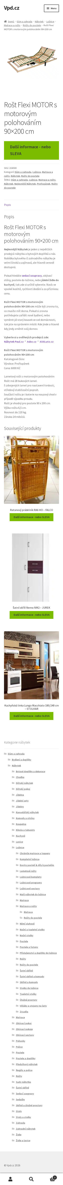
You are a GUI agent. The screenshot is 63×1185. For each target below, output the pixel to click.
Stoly (19, 1111)
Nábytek (39, 21)
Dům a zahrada (24, 21)
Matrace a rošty (12, 25)
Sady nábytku (23, 1082)
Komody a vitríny (25, 818)
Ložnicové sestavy (30, 888)
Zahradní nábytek (25, 1128)
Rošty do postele (32, 25)
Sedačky (20, 1099)
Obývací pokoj (23, 1023)
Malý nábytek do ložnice (33, 894)
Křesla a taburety (25, 830)
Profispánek (43, 183)
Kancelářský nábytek (27, 812)
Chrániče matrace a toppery (35, 853)
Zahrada (20, 1122)
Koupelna (21, 824)
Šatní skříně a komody (32, 976)
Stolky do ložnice (29, 988)
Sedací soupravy (25, 1093)
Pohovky (20, 1040)
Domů (11, 21)
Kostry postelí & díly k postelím (37, 865)
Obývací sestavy (25, 1035)
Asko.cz (31, 341)
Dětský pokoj (23, 788)
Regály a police (24, 1070)
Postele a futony (29, 947)
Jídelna (20, 794)
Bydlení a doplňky (21, 759)
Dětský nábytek (24, 783)
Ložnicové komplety (30, 876)
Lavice (19, 841)
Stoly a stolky (23, 1117)
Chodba (20, 777)
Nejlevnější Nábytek (25, 183)
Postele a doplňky (25, 1058)
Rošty (23, 958)
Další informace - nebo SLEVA (30, 150)
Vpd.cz (11, 7)
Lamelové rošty (28, 871)
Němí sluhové (27, 923)
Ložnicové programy (31, 882)
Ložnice (50, 21)
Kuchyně (20, 835)
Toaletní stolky (28, 994)
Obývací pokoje (24, 1029)
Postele (24, 941)
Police (19, 1046)
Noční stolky (26, 935)
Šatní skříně (26, 970)
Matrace (24, 900)
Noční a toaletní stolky (32, 929)
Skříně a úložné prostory (29, 1105)
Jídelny (20, 806)
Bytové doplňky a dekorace (30, 771)
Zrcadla (24, 1011)
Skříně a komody (29, 982)
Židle (18, 1134)
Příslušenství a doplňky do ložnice (38, 952)
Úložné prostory (28, 999)
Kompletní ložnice (29, 859)
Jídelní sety (22, 800)
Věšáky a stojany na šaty (33, 1005)
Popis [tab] (7, 204)
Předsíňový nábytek (26, 1064)
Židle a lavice (23, 1140)
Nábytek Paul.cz (14, 341)
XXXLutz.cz (47, 341)
